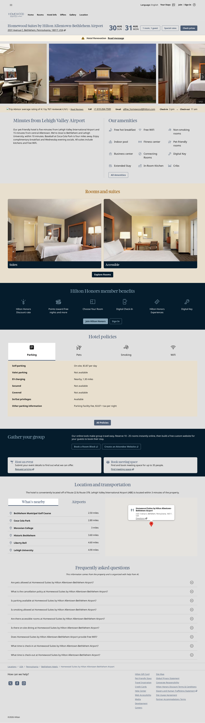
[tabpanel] (102, 389)
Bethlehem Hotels (49, 666)
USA (21, 666)
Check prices (190, 28)
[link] (102, 109)
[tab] (31, 352)
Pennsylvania (32, 666)
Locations (12, 666)
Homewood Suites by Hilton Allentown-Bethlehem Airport (87, 666)
